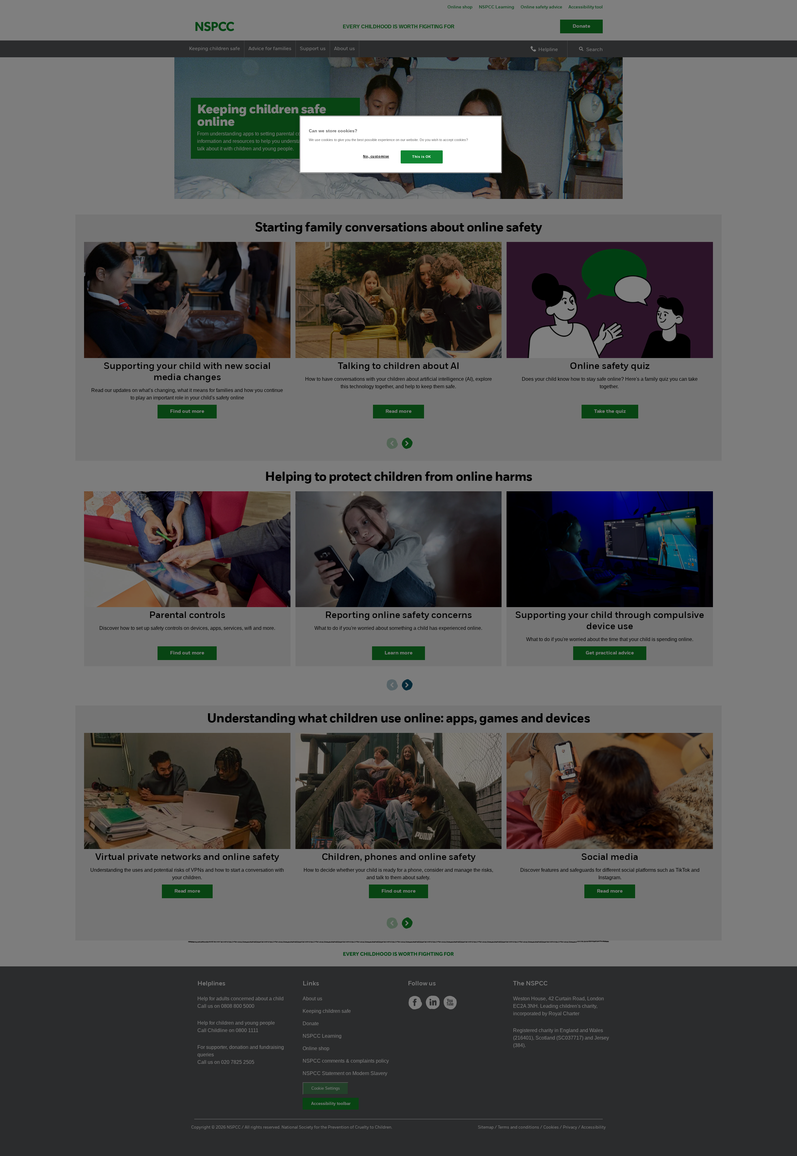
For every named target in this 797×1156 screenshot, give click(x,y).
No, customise (376, 156)
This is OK (421, 156)
